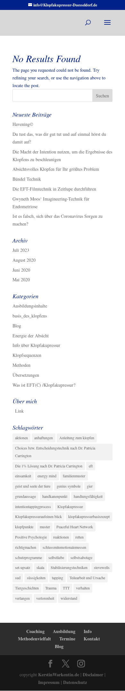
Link (19, 411)
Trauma (50, 587)
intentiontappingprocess (33, 506)
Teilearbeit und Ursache (87, 577)
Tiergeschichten (27, 587)
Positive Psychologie (31, 536)
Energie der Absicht (31, 336)
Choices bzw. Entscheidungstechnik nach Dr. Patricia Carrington (55, 451)
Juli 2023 (21, 250)
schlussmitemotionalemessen (64, 547)
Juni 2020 (21, 270)
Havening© (23, 124)
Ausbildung (64, 631)
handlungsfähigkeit (88, 496)
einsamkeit (23, 475)
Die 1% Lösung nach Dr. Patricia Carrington (48, 465)
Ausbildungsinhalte (30, 306)
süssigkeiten (36, 577)
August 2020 (24, 260)
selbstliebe (56, 557)
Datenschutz (75, 682)
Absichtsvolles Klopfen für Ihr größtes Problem (56, 169)
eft (91, 465)
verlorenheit (45, 598)
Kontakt (92, 638)
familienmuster (74, 475)
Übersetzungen (26, 375)
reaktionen (61, 536)
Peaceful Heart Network (74, 526)
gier (90, 486)
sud (18, 577)
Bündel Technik (27, 179)
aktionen (21, 437)
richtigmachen (25, 547)
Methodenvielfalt (34, 638)
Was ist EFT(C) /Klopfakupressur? (44, 385)
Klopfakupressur (70, 506)
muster (45, 526)
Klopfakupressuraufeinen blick (38, 516)
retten (79, 536)
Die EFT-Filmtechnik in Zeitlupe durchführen (54, 189)
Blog (17, 326)
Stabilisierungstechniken (69, 567)
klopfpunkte (24, 526)
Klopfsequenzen (27, 355)
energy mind (47, 475)
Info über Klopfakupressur (36, 345)
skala (40, 567)
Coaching (35, 631)
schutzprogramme (28, 557)
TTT (66, 587)
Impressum (49, 682)
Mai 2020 (21, 279)
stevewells (102, 567)
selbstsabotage (81, 557)
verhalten (83, 587)
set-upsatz (22, 567)
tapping (57, 577)
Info (88, 631)
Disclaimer (93, 674)
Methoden (21, 365)
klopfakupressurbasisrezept (89, 516)
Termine (67, 638)
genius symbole (68, 486)
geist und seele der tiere (32, 486)
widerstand (69, 598)
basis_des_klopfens (30, 316)
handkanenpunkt (54, 496)
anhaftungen (43, 437)
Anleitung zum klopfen (76, 437)
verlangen (22, 598)
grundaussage (25, 496)
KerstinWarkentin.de (58, 674)
